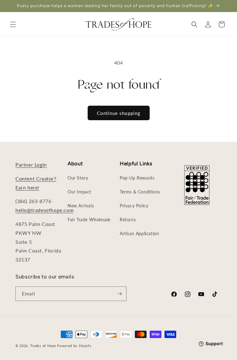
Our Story (78, 177)
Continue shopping (118, 113)
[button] (13, 24)
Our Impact (79, 191)
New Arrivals (81, 205)
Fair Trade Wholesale (89, 219)
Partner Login (31, 164)
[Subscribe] (119, 293)
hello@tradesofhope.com (44, 210)
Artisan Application (139, 233)
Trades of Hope (43, 346)
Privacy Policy (134, 205)
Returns (128, 219)
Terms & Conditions (140, 191)
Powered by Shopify (74, 346)
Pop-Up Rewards (137, 177)
